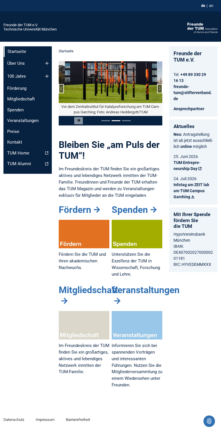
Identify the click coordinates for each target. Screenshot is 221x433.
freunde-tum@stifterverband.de (193, 92)
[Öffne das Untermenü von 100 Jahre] (46, 76)
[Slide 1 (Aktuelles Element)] (105, 120)
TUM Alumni (19, 163)
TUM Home (18, 153)
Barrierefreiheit (78, 419)
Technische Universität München (30, 29)
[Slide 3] (126, 120)
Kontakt (14, 142)
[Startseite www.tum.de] (202, 27)
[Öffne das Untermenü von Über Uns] (46, 63)
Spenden (15, 109)
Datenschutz (13, 419)
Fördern (75, 209)
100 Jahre (16, 76)
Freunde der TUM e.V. (20, 25)
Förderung (16, 88)
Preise (13, 131)
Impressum (45, 419)
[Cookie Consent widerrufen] (209, 421)
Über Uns (16, 63)
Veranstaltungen (23, 120)
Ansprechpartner (189, 108)
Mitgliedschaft (21, 99)
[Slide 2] (116, 120)
